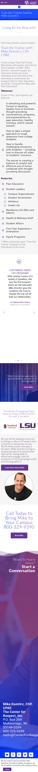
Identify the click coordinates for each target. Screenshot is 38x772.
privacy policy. (32, 765)
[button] (5, 2)
